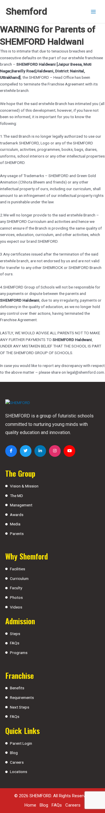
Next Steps (19, 707)
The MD (16, 495)
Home (30, 805)
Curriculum (19, 578)
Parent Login (21, 743)
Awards (16, 514)
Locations (18, 771)
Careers (17, 762)
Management (21, 505)
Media (15, 524)
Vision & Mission (24, 486)
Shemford (26, 11)
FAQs (14, 643)
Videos (16, 607)
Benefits (17, 688)
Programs (18, 652)
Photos (16, 597)
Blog (14, 752)
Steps (15, 633)
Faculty (16, 587)
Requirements (22, 697)
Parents (17, 533)
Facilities (17, 569)
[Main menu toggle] (93, 12)
